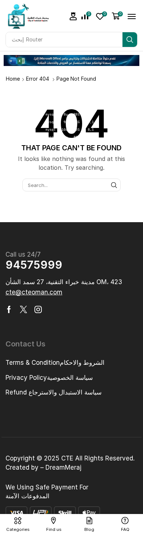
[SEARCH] (114, 185)
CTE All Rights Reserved (97, 458)
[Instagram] (38, 309)
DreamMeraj (63, 467)
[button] (73, 16)
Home (13, 79)
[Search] (129, 39)
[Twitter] (23, 309)
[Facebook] (9, 309)
